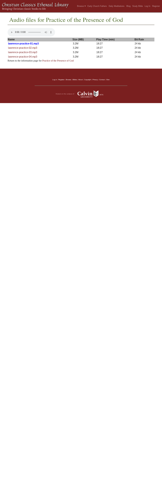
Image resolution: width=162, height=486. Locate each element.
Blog (128, 6)
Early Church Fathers (97, 6)
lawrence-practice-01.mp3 (23, 43)
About (80, 79)
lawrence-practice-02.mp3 (22, 47)
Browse (80, 6)
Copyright (87, 79)
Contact (102, 79)
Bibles (75, 79)
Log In (147, 6)
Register (156, 6)
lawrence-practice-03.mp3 (22, 52)
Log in (54, 79)
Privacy (95, 79)
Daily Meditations (117, 6)
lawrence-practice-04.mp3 (22, 56)
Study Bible (137, 6)
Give (108, 79)
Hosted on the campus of (65, 94)
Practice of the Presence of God (58, 60)
